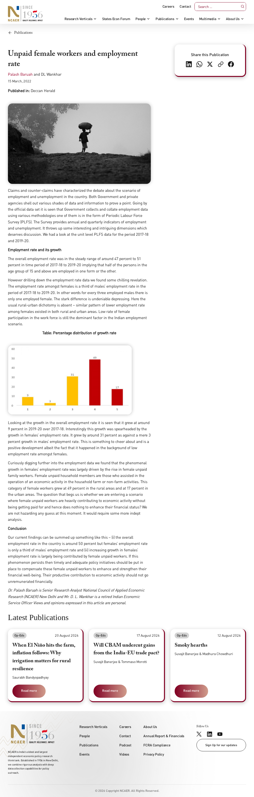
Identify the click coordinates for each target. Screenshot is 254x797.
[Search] (242, 6)
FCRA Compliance (156, 745)
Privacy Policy (153, 754)
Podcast (125, 745)
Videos (124, 754)
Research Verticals (78, 19)
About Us (233, 19)
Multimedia (207, 19)
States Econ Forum (116, 19)
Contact (185, 6)
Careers (168, 6)
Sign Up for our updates (221, 745)
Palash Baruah (20, 74)
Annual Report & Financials (163, 736)
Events (189, 19)
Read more (29, 691)
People (140, 19)
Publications (165, 19)
